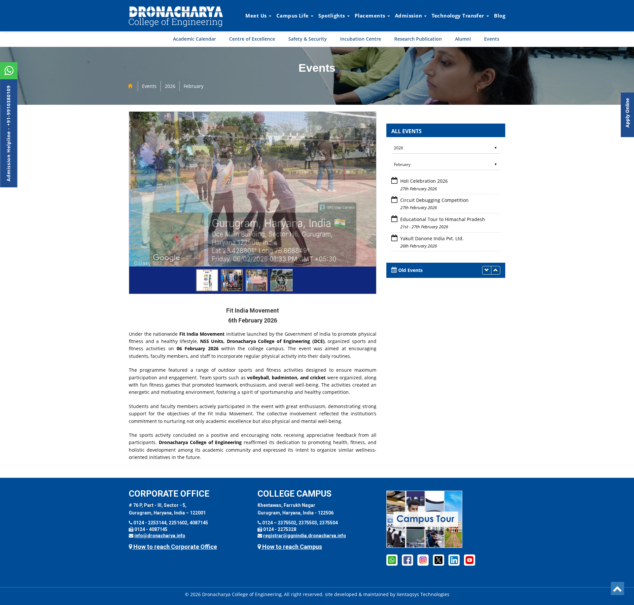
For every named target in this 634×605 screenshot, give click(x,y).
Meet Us (256, 15)
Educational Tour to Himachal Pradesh (442, 200)
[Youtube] (470, 559)
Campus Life (293, 15)
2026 (170, 86)
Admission (409, 15)
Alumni (463, 39)
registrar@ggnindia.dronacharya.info (304, 535)
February (193, 86)
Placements (371, 15)
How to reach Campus (291, 546)
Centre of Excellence (252, 39)
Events (491, 39)
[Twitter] (438, 559)
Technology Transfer (459, 15)
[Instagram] (423, 559)
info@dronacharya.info (159, 535)
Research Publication (418, 39)
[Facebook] (392, 559)
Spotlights (332, 15)
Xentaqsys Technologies (423, 594)
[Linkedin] (454, 559)
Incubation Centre (360, 39)
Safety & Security (307, 39)
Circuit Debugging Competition (434, 181)
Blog (499, 15)
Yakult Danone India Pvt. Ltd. (432, 219)
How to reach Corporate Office (174, 546)
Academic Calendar (194, 39)
